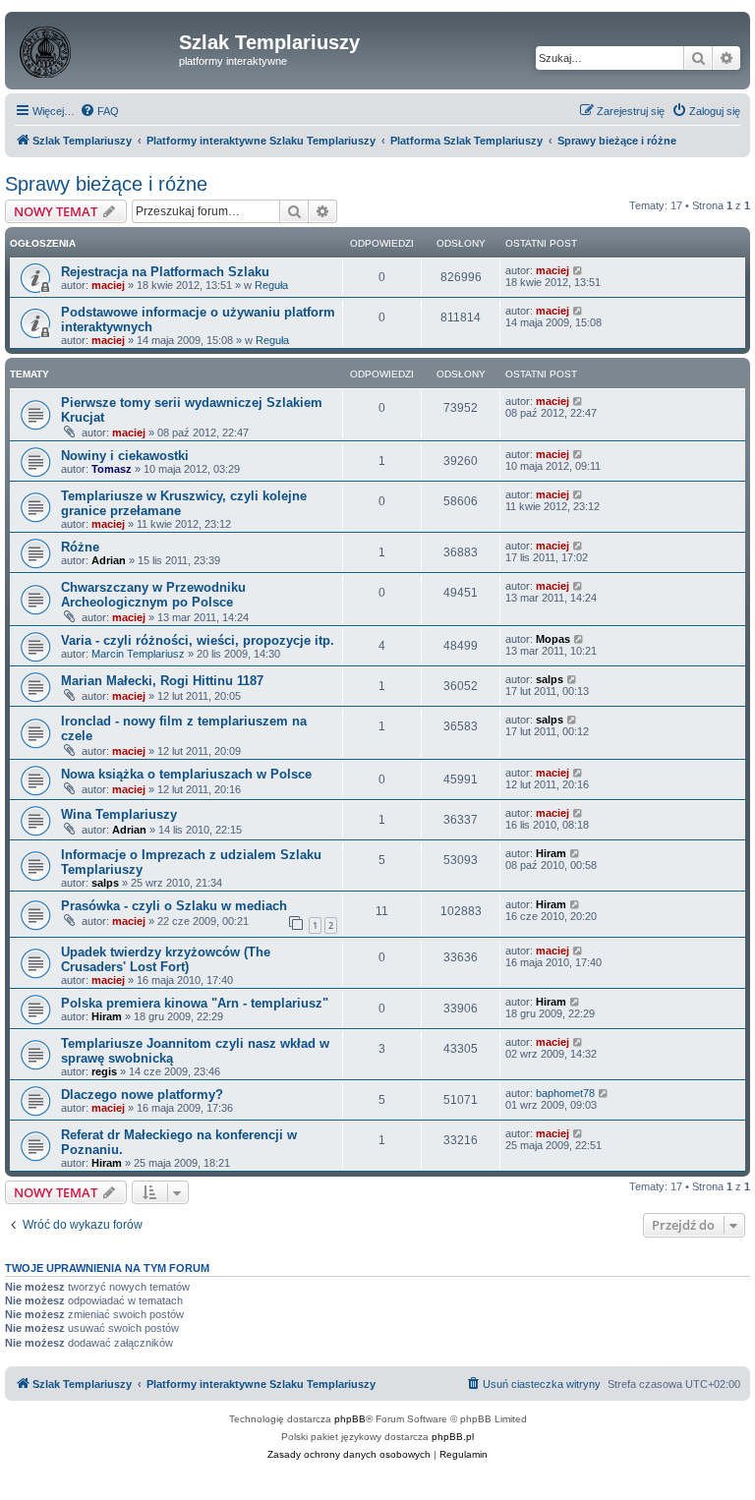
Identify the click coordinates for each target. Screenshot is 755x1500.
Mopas (553, 639)
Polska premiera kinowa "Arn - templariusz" (194, 1003)
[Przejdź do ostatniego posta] (578, 270)
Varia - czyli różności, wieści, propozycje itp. (197, 640)
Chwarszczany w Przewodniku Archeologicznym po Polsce (153, 594)
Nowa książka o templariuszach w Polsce (186, 774)
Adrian (108, 560)
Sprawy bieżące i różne (106, 184)
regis (104, 1071)
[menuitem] (99, 111)
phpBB (350, 1418)
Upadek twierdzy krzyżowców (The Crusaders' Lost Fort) (165, 959)
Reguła (271, 285)
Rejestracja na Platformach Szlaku (165, 271)
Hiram (551, 853)
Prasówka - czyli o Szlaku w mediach (174, 905)
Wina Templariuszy (119, 814)
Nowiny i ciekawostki (125, 455)
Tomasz (111, 469)
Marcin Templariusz (138, 654)
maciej (108, 285)
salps (549, 679)
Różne (80, 547)
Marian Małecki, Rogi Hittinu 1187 (162, 680)
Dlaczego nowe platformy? (142, 1094)
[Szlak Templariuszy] (94, 48)
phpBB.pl (453, 1436)
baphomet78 (565, 1093)
